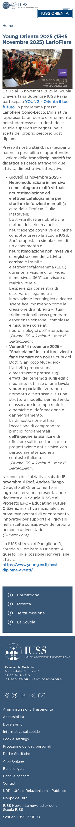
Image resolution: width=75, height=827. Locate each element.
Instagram (33, 696)
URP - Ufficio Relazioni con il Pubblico (34, 791)
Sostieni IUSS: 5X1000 (21, 817)
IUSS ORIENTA (55, 13)
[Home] (24, 4)
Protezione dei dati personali (27, 746)
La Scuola (26, 622)
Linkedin (24, 696)
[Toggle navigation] (66, 10)
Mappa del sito (15, 798)
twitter (15, 696)
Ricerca (24, 604)
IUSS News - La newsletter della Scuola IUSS (30, 807)
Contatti (9, 783)
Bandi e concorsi (16, 776)
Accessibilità (13, 717)
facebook (9, 696)
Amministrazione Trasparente (28, 709)
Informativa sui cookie (21, 732)
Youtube (42, 696)
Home (7, 26)
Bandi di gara (14, 768)
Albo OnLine (13, 761)
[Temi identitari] (6, 4)
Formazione (28, 595)
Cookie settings (16, 739)
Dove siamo (12, 724)
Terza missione (31, 613)
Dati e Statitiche (16, 754)
